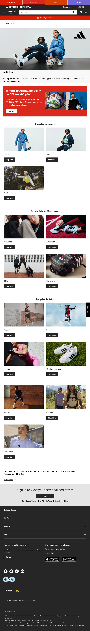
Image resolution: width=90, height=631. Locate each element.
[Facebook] (6, 571)
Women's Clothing (53, 471)
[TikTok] (11, 571)
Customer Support (10, 510)
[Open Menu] (4, 12)
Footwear (8, 471)
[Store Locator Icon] (7, 7)
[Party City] (79, 2)
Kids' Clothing (69, 471)
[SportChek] (33, 2)
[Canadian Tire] (11, 2)
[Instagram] (17, 571)
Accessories (9, 474)
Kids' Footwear (21, 471)
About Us (7, 526)
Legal (5, 534)
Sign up (8, 557)
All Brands (10, 24)
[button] (73, 12)
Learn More (49, 553)
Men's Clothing (36, 471)
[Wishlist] (81, 12)
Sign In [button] (45, 496)
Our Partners (8, 518)
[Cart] (86, 12)
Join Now (64, 501)
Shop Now (11, 111)
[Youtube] (22, 571)
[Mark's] (56, 2)
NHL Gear (20, 474)
